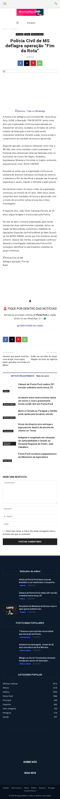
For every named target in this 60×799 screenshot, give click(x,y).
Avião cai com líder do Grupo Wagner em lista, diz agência (44, 358)
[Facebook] (20, 63)
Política (6, 391)
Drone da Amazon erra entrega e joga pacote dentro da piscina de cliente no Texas (36, 427)
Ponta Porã (7, 461)
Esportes (23, 585)
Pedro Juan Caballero (7, 443)
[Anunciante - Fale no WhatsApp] (30, 111)
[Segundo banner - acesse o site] (30, 23)
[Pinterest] (33, 63)
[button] (4, 3)
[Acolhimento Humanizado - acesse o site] (30, 12)
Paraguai (23, 612)
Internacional (8, 431)
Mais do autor (42, 376)
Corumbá (13, 29)
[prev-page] (4, 467)
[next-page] (9, 467)
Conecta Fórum (30, 791)
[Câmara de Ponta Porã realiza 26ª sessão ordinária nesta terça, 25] (10, 387)
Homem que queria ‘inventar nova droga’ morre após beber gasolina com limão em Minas (16, 360)
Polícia (27, 34)
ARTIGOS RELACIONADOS (22, 376)
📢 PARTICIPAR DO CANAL (30, 325)
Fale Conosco (16, 788)
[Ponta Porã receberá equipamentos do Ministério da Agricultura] (10, 457)
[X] (27, 63)
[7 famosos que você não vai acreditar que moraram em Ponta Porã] (9, 635)
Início (5, 29)
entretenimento (25, 637)
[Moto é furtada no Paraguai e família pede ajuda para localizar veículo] (10, 414)
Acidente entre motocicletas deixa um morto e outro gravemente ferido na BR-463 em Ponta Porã (37, 400)
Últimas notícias (37, 34)
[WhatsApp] (39, 63)
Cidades (6, 788)
